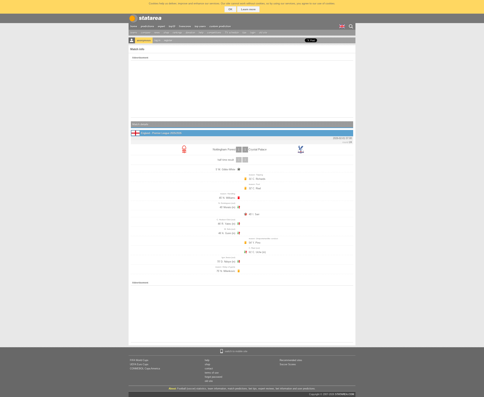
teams (133, 32)
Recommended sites (291, 360)
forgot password (213, 376)
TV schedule (232, 32)
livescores (185, 26)
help (201, 32)
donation (190, 32)
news (157, 32)
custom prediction (220, 26)
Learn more (248, 9)
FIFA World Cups (139, 360)
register (168, 40)
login (252, 32)
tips (245, 32)
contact (209, 368)
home (133, 26)
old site (263, 32)
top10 (172, 26)
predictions (147, 26)
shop (166, 32)
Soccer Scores (288, 364)
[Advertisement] (242, 88)
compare (145, 32)
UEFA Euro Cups (139, 364)
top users (200, 26)
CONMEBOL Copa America (145, 368)
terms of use (212, 372)
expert (161, 26)
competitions (214, 32)
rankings (177, 32)
